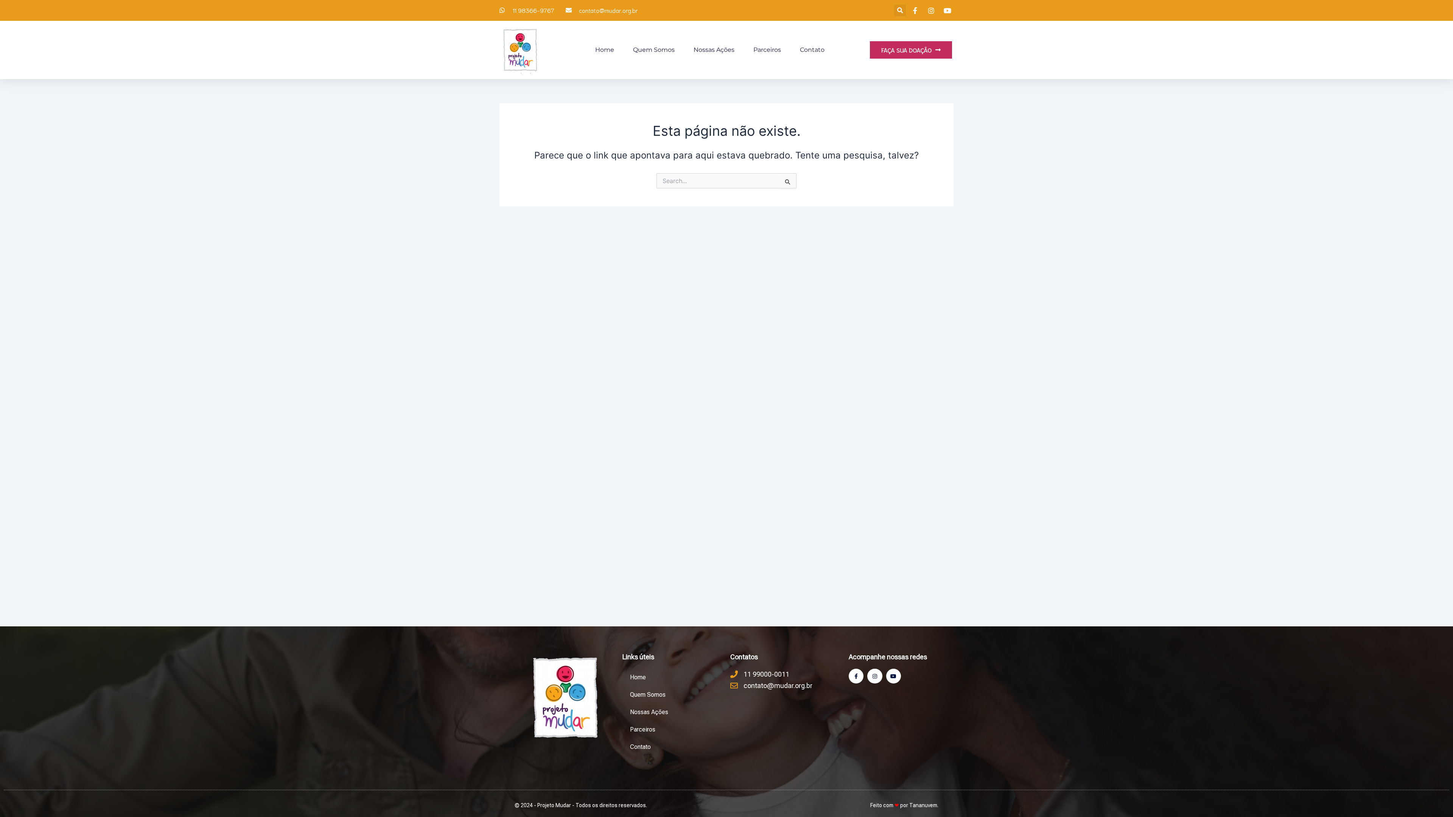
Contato (812, 49)
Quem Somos (654, 49)
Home (604, 49)
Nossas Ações (714, 49)
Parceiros (767, 49)
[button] (900, 10)
